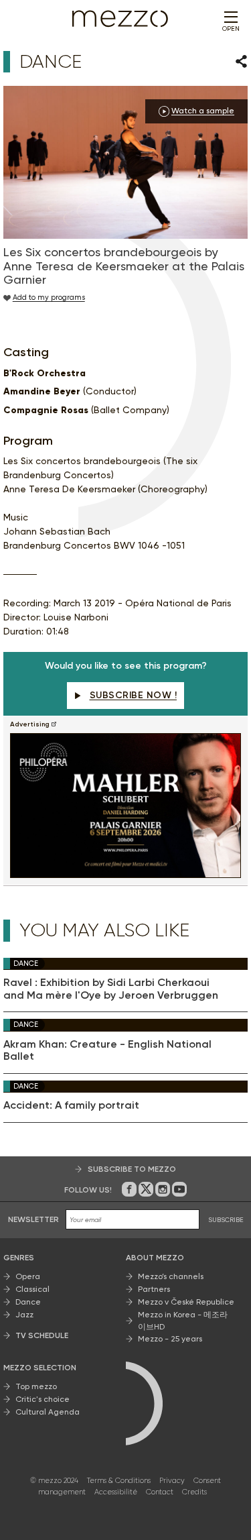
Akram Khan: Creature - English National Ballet (107, 1050)
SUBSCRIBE (226, 1219)
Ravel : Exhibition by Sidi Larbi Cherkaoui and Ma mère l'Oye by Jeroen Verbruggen (110, 989)
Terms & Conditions (119, 1480)
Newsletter (33, 1219)
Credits (194, 1492)
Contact (159, 1492)
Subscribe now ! (133, 695)
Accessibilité (115, 1492)
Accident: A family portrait (71, 1105)
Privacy (172, 1480)
